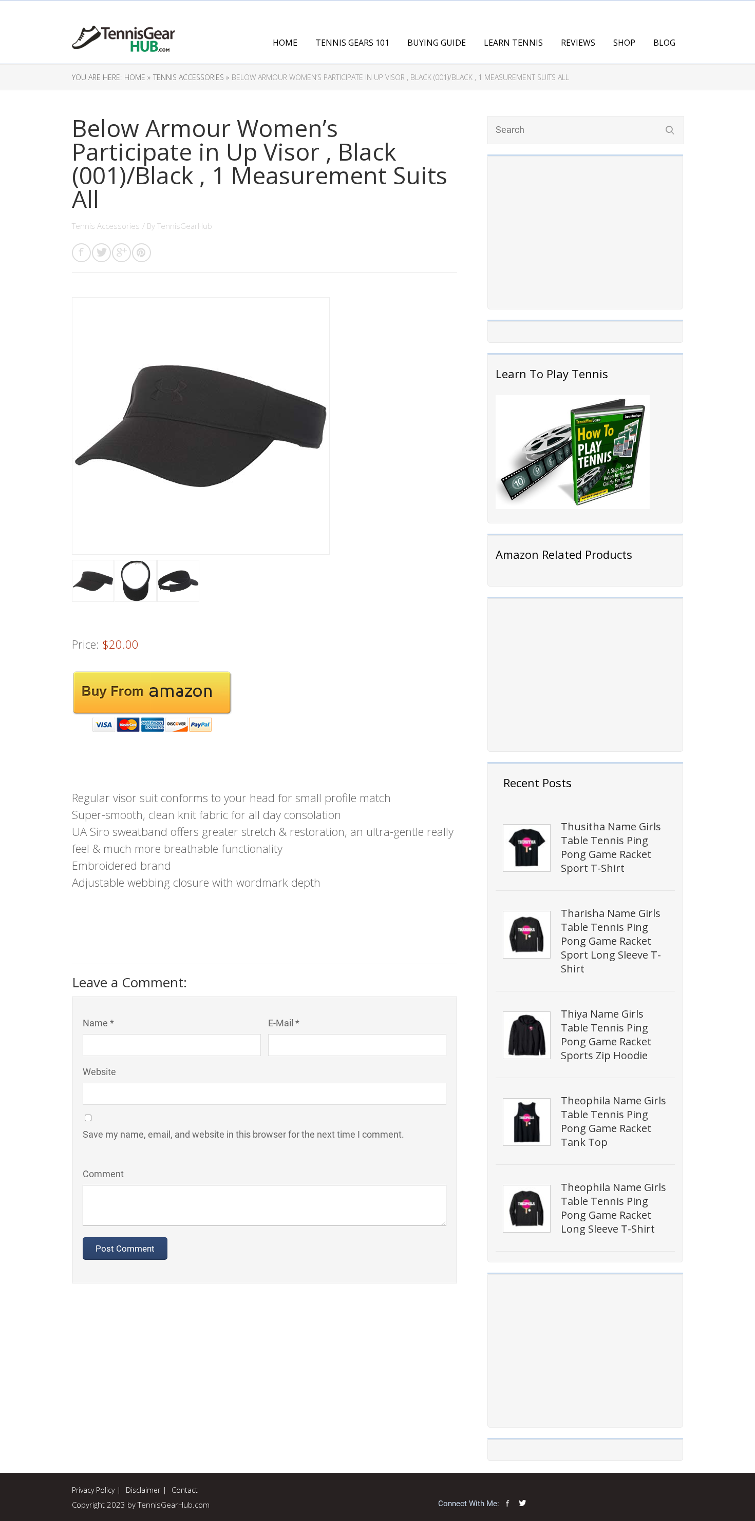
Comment (103, 1173)
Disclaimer (143, 1490)
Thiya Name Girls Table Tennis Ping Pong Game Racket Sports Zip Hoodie (606, 1034)
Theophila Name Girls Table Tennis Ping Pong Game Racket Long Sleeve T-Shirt (613, 1208)
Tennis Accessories (106, 226)
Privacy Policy (93, 1490)
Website (99, 1071)
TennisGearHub (184, 226)
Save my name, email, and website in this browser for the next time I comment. (243, 1134)
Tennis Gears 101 (352, 42)
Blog (664, 42)
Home (285, 42)
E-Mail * (283, 1023)
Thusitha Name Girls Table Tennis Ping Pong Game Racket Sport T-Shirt (611, 847)
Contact (185, 1490)
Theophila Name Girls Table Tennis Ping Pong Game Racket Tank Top (613, 1121)
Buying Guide (436, 42)
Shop (624, 42)
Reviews (578, 42)
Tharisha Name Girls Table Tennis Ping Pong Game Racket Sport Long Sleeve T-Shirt (611, 941)
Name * (98, 1023)
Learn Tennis (513, 42)
